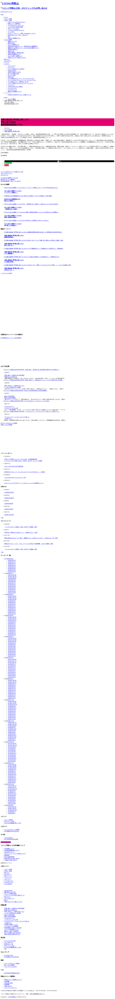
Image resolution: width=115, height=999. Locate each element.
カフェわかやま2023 (10, 941)
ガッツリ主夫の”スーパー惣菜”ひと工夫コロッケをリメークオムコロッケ (12, 173)
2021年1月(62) (12, 677)
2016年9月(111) (12, 769)
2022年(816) (10, 636)
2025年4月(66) (12, 588)
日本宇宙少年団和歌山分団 (11, 973)
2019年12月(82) (12, 701)
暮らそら (6, 59)
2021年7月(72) (12, 667)
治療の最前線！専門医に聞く (16, 52)
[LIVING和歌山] (10, 3)
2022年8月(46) (12, 644)
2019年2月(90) (12, 717)
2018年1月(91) (12, 740)
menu (2, 14)
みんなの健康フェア (13, 44)
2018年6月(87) (12, 732)
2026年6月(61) (12, 563)
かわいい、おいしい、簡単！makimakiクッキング (22, 33)
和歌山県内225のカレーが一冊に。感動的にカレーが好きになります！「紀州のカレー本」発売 (31, 538)
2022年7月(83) (12, 646)
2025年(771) (10, 573)
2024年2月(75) (12, 612)
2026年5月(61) (12, 565)
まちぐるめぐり (8, 942)
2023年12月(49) (12, 617)
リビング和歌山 (8, 819)
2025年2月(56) (12, 591)
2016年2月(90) (12, 781)
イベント (6, 62)
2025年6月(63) (12, 584)
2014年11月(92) (12, 808)
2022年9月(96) (12, 643)
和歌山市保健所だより (14, 54)
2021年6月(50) (12, 669)
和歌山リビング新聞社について (13, 979)
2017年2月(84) (12, 759)
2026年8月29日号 (9, 492)
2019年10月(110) (12, 704)
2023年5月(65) (12, 628)
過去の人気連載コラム (14, 38)
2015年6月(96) (12, 795)
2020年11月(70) (12, 682)
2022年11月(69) (12, 639)
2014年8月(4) (11, 813)
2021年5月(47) (12, 670)
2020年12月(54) (12, 680)
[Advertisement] (55, 110)
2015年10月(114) (12, 789)
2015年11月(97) (12, 787)
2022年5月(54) (12, 649)
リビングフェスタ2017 (10, 966)
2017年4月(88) (12, 756)
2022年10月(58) (12, 641)
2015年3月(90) (12, 800)
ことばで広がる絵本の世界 (15, 27)
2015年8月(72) (12, 792)
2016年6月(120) (12, 774)
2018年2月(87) (12, 738)
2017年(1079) (10, 742)
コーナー (6, 64)
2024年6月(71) (12, 605)
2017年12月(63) (12, 743)
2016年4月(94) (12, 777)
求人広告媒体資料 (9, 856)
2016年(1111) (10, 763)
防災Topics (11, 77)
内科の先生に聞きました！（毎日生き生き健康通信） (23, 46)
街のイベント (8, 876)
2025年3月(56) (12, 589)
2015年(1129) (10, 784)
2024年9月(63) (12, 601)
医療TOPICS (11, 43)
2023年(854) (10, 615)
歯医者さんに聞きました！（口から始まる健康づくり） (23, 48)
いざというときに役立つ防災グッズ (14, 895)
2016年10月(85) (12, 768)
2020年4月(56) (12, 693)
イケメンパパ (11, 65)
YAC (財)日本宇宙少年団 (11, 839)
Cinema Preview (12, 70)
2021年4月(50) (12, 672)
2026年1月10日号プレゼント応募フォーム (19, 94)
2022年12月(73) (12, 638)
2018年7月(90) (12, 730)
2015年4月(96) (12, 798)
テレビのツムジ (12, 88)
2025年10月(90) (12, 578)
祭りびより (7, 897)
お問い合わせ (8, 986)
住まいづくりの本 (9, 821)
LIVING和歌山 (12, 997)
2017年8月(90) (12, 750)
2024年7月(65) (12, 604)
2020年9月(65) (12, 685)
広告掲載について (9, 848)
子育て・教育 (8, 20)
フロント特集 (8, 19)
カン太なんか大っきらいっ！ (16, 25)
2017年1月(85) (12, 761)
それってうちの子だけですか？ (17, 22)
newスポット (7, 61)
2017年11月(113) (12, 745)
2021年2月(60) (12, 675)
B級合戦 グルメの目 (10, 892)
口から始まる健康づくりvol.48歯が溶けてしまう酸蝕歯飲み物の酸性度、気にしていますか (11, 179)
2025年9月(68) (12, 579)
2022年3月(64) (12, 652)
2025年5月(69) (12, 586)
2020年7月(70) (12, 688)
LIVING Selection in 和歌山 (15, 86)
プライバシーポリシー (10, 987)
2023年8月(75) (12, 623)
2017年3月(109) (12, 758)
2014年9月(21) (12, 811)
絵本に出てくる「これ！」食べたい (18, 35)
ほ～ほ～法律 (11, 75)
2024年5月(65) (12, 607)
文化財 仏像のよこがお (14, 72)
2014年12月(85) (12, 806)
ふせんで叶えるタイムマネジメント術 (15, 477)
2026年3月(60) (12, 568)
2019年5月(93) (12, 712)
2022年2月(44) (12, 654)
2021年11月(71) (12, 661)
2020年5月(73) (12, 691)
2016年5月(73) (12, 776)
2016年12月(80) (12, 764)
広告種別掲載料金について (11, 850)
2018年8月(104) (12, 729)
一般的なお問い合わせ (10, 860)
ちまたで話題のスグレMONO (16, 69)
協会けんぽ (11, 51)
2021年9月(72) (12, 664)
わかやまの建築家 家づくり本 (12, 823)
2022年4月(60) (12, 651)
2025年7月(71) (12, 583)
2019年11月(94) (12, 703)
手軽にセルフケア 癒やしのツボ (17, 57)
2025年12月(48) (12, 575)
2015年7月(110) (12, 794)
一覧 (2, 517)
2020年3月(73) (12, 695)
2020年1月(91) (12, 698)
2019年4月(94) (12, 714)
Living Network (8, 837)
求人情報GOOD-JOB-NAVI (11, 831)
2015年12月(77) (12, 785)
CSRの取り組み (8, 983)
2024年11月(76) (12, 597)
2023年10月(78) (12, 620)
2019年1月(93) (12, 719)
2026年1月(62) (12, 571)
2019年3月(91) (12, 716)
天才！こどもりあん (13, 28)
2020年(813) (10, 678)
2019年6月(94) (12, 711)
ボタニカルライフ (9, 898)
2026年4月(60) (12, 567)
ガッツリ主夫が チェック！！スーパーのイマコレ (22, 80)
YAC (9, 36)
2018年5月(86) (12, 734)
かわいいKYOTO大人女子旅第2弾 (13, 466)
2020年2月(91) (12, 696)
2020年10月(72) (12, 683)
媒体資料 (6, 855)
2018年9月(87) (12, 727)
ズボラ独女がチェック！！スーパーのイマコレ (21, 78)
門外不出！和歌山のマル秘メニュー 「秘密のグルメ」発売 (20, 532)
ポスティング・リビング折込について (15, 853)
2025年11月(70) (12, 576)
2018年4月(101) (12, 735)
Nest (5, 949)
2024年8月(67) (12, 602)
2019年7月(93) (12, 709)
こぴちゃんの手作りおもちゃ (16, 30)
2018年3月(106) (12, 737)
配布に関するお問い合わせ (11, 858)
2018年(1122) (10, 721)
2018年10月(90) (12, 725)
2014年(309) (10, 805)
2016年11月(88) (12, 766)
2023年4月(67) (12, 630)
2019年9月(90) (12, 706)
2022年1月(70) (12, 656)
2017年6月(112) (12, 753)
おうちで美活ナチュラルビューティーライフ (20, 83)
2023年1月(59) (12, 635)
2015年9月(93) (12, 790)
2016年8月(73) (12, 771)
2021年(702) (10, 657)
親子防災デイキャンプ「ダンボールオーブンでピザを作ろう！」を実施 (24, 472)
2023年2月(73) (12, 633)
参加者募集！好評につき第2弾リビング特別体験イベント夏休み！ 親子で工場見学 (12, 929)
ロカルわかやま (8, 955)
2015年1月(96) (12, 803)
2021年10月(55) (12, 662)
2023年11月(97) (12, 618)
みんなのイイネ (12, 90)
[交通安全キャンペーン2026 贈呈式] (11, 338)
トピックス (11, 85)
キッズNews (11, 32)
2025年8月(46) (12, 581)
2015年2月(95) (12, 802)
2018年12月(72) (12, 722)
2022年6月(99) (12, 648)
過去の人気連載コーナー (15, 91)
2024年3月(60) (12, 610)
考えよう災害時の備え (10, 893)
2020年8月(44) (12, 686)
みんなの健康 (8, 39)
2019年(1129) (10, 699)
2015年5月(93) (12, 797)
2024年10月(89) (12, 599)
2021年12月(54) (12, 659)
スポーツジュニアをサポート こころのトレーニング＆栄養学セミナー (24, 483)
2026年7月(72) (12, 562)
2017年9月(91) (12, 748)
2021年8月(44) (12, 665)
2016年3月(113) (12, 779)
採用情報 (6, 984)
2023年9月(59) (12, 622)
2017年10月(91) (12, 746)
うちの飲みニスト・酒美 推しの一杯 (18, 81)
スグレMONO (8, 884)
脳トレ (6, 900)
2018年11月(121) (12, 724)
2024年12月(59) (12, 596)
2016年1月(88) (12, 782)
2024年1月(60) (12, 614)
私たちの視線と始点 (13, 73)
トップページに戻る (6, 273)
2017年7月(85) (12, 751)
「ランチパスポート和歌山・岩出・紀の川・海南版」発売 (20, 527)
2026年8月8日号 (8, 503)
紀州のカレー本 (8, 944)
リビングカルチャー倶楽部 (11, 829)
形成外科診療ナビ (13, 49)
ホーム (6, 17)
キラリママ (11, 67)
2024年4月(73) (12, 609)
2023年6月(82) (12, 627)
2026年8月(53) (12, 560)
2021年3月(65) (12, 674)
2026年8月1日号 (8, 509)
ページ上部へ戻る (6, 842)
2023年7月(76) (12, 625)
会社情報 (6, 981)
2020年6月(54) (12, 690)
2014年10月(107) (12, 810)
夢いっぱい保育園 (9, 965)
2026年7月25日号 (9, 514)
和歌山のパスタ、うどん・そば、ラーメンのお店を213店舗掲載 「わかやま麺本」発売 (28, 543)
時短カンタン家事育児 (14, 23)
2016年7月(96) (12, 772)
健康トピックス (12, 41)
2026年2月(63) (12, 570)
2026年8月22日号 (9, 498)
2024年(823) (10, 594)
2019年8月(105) (12, 708)
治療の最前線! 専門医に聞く (12, 131)
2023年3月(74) (12, 631)
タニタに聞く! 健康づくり (15, 56)
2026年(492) (10, 558)
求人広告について (9, 852)
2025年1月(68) (12, 592)
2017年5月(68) (12, 755)
